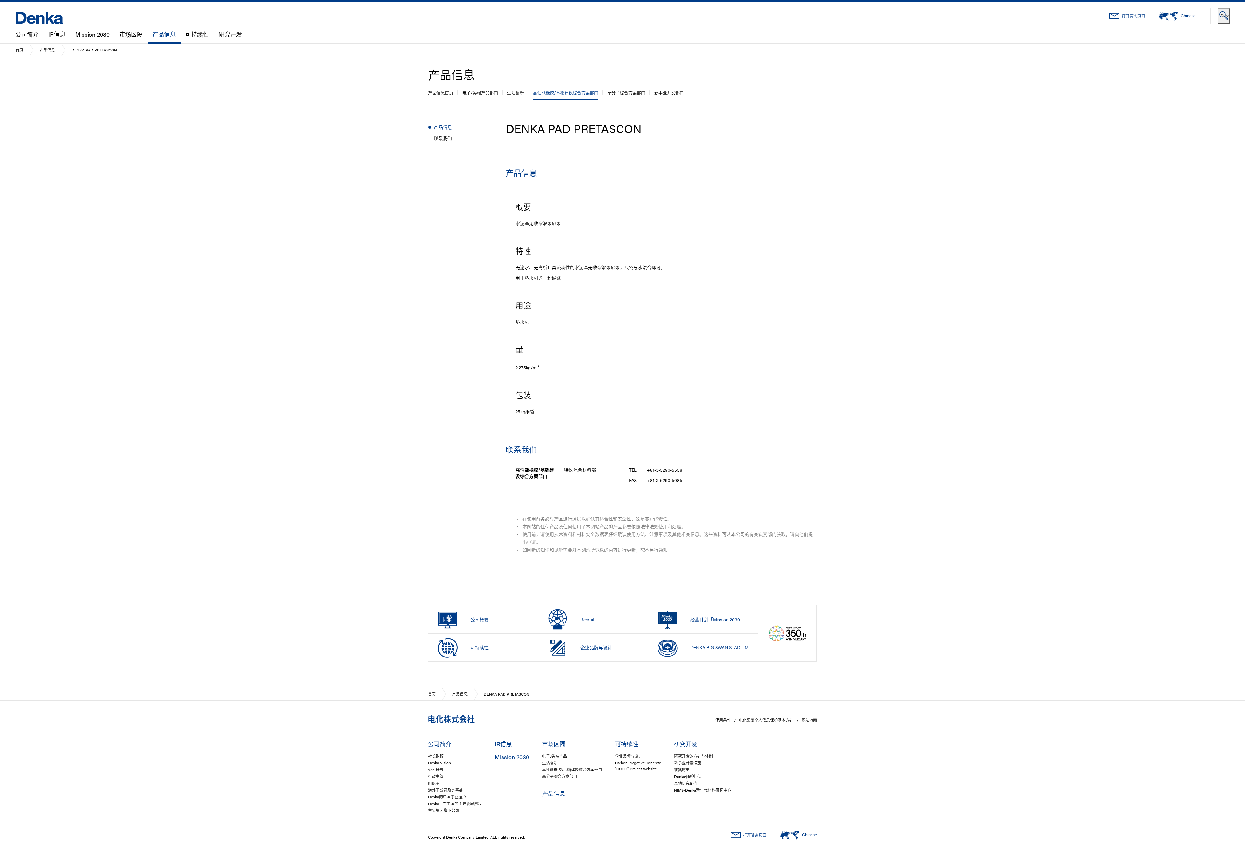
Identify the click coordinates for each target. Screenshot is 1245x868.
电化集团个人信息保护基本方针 (766, 720)
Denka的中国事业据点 (447, 797)
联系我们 (443, 138)
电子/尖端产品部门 (480, 92)
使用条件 (723, 720)
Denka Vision (439, 763)
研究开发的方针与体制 (693, 756)
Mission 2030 (92, 34)
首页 (19, 50)
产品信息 (164, 34)
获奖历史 (682, 769)
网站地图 (809, 720)
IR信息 (56, 34)
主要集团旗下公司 (443, 810)
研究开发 (230, 34)
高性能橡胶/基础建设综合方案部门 (565, 92)
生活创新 (515, 92)
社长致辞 (436, 756)
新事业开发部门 (669, 92)
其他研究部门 (685, 783)
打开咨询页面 (1133, 16)
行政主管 (436, 776)
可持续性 (197, 34)
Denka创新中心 (687, 776)
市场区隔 (131, 34)
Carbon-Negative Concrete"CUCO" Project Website (638, 765)
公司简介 (27, 34)
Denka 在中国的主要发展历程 (455, 803)
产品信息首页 (440, 92)
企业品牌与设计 (628, 756)
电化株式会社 (451, 719)
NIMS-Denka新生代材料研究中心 (702, 790)
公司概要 (436, 769)
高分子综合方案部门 (626, 92)
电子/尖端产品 (554, 756)
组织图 (434, 783)
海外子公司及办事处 (445, 790)
